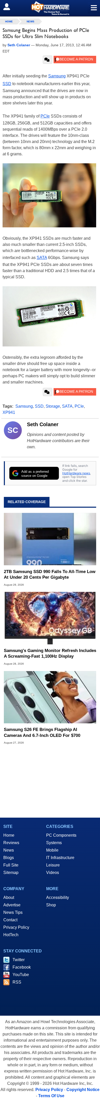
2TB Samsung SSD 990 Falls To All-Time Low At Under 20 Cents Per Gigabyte (49, 574)
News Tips (13, 912)
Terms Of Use (51, 1096)
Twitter (19, 960)
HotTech (10, 935)
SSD (7, 84)
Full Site (10, 865)
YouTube (21, 974)
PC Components (61, 835)
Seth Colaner (42, 424)
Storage (53, 406)
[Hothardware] (50, 8)
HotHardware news (76, 473)
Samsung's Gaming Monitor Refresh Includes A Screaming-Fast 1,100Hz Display (50, 653)
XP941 (9, 412)
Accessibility (57, 897)
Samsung (57, 76)
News (30, 21)
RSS (17, 982)
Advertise (12, 905)
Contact (10, 920)
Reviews (11, 843)
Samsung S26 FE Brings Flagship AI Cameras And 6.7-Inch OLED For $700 (42, 732)
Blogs (8, 857)
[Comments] (47, 60)
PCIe (45, 116)
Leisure (53, 865)
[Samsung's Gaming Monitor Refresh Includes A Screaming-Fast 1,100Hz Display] (50, 618)
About (8, 897)
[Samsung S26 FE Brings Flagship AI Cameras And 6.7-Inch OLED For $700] (50, 697)
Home (8, 835)
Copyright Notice (82, 1089)
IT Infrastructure (60, 857)
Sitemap (10, 872)
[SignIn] (10, 7)
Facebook (22, 967)
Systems (54, 843)
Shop (51, 905)
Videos (52, 872)
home (9, 21)
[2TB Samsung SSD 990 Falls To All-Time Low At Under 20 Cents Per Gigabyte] (50, 539)
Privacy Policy (16, 927)
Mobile (52, 850)
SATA (42, 257)
